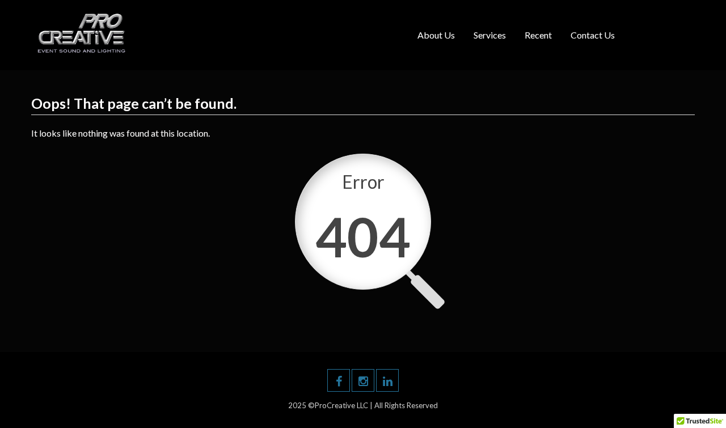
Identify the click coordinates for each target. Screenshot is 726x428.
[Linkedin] (387, 380)
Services (490, 34)
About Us (436, 34)
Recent (538, 34)
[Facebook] (338, 380)
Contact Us (593, 34)
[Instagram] (363, 380)
